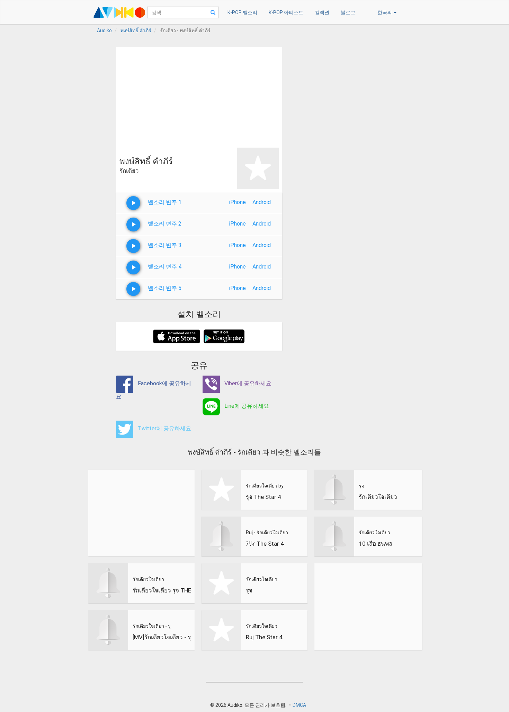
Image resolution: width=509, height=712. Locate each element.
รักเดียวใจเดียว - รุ (152, 626)
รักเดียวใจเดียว (148, 579)
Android (261, 202)
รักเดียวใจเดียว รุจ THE (162, 590)
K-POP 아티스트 (286, 12)
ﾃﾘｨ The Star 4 (265, 543)
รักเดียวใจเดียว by (265, 486)
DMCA (299, 705)
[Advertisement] (199, 95)
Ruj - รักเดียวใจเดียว (267, 532)
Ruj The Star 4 (264, 637)
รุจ (249, 590)
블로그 (348, 12)
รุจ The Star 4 (263, 496)
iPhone (237, 202)
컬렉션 (322, 12)
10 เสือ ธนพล (375, 543)
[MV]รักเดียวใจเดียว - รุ (162, 637)
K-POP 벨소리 (242, 12)
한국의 (385, 12)
